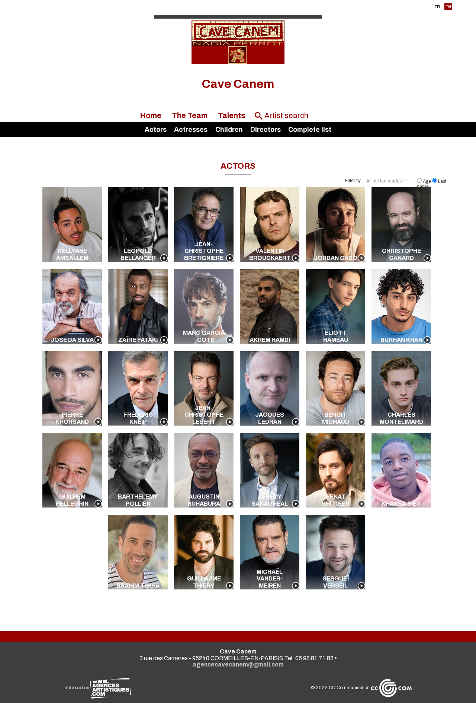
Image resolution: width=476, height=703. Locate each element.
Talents (231, 115)
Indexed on (77, 687)
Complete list (309, 129)
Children (229, 129)
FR (437, 6)
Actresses (191, 129)
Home (150, 115)
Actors (156, 129)
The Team (190, 115)
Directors (265, 129)
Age (427, 181)
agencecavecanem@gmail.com (238, 664)
